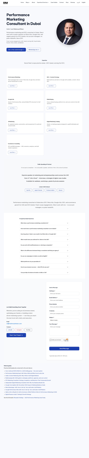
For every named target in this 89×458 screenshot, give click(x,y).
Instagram (19, 330)
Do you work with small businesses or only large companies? (36, 245)
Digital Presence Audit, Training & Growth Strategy (18, 394)
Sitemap (72, 2)
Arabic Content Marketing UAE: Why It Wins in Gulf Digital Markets (22, 375)
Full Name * (52, 291)
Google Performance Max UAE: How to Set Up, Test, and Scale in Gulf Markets (25, 389)
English (83, 2)
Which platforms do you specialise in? (30, 261)
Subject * (51, 317)
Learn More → (12, 85)
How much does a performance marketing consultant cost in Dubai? (38, 228)
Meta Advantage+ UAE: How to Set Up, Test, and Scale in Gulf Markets (23, 387)
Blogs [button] (27, 2)
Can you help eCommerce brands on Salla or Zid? (34, 272)
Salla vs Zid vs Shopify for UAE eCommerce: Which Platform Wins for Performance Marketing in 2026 (31, 392)
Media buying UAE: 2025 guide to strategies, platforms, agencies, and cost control (26, 378)
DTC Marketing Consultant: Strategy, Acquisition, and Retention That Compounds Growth (28, 380)
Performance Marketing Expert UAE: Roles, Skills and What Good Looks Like (24, 373)
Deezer (60, 190)
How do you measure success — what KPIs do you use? (35, 267)
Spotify (28, 190)
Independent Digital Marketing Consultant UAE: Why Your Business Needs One (25, 382)
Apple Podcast (38, 190)
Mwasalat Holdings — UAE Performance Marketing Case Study (29, 397)
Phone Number (53, 304)
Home (22, 2)
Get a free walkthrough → (16, 49)
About (33, 2)
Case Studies (54, 2)
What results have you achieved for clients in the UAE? (35, 239)
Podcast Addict (50, 190)
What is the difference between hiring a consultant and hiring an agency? (40, 250)
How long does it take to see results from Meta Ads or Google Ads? (38, 234)
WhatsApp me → (34, 49)
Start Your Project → (16, 335)
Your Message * (53, 324)
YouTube (28, 330)
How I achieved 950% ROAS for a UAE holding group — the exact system (23, 371)
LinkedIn (10, 330)
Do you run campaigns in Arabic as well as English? (34, 256)
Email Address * (53, 297)
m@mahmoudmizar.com (14, 323)
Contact (61, 2)
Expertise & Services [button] (42, 2)
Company (51, 310)
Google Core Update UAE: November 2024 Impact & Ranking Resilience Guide (25, 385)
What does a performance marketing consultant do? (34, 223)
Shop (67, 2)
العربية (78, 2)
